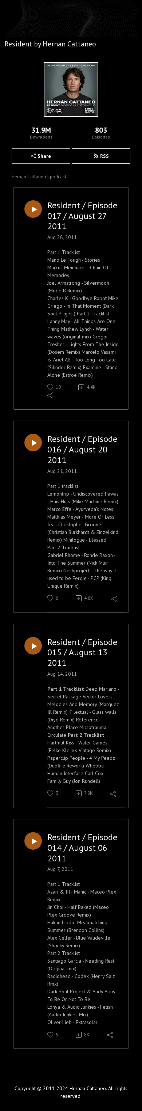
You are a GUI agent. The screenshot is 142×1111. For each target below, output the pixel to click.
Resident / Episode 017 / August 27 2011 (82, 216)
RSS (104, 156)
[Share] (51, 395)
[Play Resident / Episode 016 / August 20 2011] (33, 442)
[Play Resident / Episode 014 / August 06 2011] (33, 841)
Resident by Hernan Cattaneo (50, 44)
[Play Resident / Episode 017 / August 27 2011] (33, 209)
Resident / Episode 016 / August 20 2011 (82, 449)
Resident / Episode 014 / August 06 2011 (82, 848)
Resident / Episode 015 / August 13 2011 (82, 652)
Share (44, 156)
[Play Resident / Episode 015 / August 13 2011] (33, 646)
